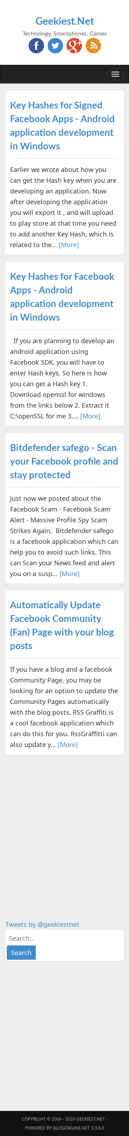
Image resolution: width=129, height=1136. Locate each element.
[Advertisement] (64, 826)
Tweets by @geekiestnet (42, 924)
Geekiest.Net (64, 21)
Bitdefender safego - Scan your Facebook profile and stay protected (64, 462)
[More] (69, 244)
